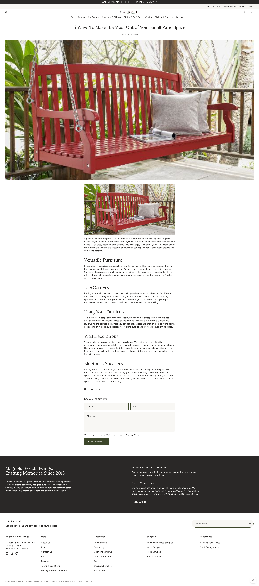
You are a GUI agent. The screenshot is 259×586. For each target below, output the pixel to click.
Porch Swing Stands (209, 547)
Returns (242, 6)
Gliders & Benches (103, 566)
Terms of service (85, 581)
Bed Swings (99, 547)
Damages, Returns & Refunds (55, 570)
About (215, 6)
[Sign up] (249, 523)
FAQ (43, 556)
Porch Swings (100, 542)
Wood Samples (154, 547)
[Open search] (6, 12)
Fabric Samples (154, 556)
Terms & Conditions (50, 566)
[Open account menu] (245, 12)
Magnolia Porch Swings (22, 581)
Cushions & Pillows (103, 552)
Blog (221, 6)
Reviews (233, 6)
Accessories (100, 570)
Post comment (96, 441)
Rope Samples (154, 552)
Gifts (209, 6)
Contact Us (46, 552)
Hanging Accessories (210, 542)
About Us (45, 542)
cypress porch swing (151, 317)
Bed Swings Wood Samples (160, 542)
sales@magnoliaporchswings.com (21, 542)
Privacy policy (71, 581)
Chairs (97, 561)
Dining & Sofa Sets (103, 556)
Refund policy (58, 581)
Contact (250, 6)
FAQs (226, 6)
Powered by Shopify (41, 581)
